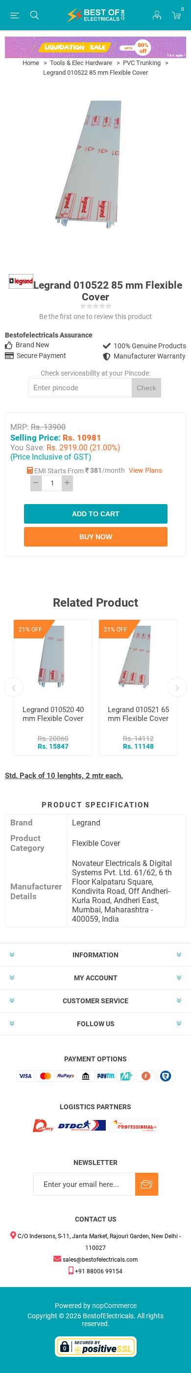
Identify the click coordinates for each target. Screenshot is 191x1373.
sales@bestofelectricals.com (99, 1259)
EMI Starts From (59, 471)
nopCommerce (114, 1306)
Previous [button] (14, 687)
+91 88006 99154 (97, 1271)
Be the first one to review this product (95, 316)
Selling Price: (35, 437)
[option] (53, 687)
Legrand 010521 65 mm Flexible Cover (138, 714)
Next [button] (177, 687)
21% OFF (30, 629)
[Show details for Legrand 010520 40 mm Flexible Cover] (53, 659)
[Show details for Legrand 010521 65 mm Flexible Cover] (138, 659)
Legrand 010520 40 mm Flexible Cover (53, 714)
